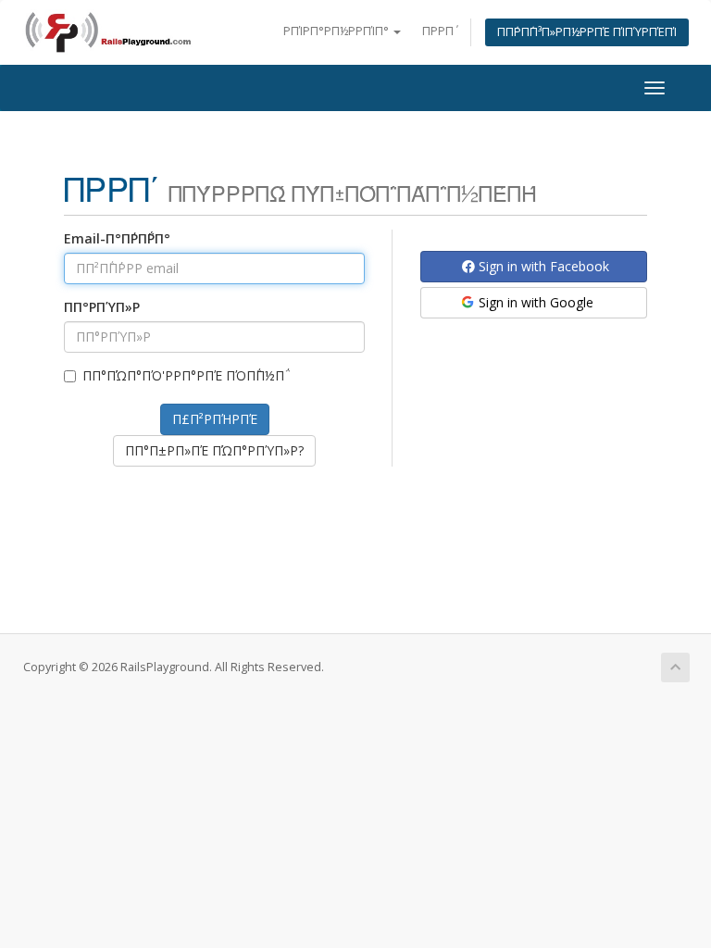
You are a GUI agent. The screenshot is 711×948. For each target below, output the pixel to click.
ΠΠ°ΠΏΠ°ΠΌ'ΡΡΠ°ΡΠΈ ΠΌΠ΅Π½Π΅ (183, 375)
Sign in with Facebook (542, 266)
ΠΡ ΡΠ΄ (438, 31)
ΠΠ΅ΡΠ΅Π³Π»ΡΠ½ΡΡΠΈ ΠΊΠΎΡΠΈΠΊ (587, 32)
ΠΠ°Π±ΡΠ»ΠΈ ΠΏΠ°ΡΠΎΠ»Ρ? (214, 450)
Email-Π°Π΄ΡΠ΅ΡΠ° (117, 238)
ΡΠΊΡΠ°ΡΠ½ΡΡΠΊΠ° (337, 31)
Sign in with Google (534, 302)
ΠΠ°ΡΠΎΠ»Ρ (102, 307)
